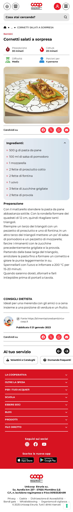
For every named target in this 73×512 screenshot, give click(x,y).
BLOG (8, 412)
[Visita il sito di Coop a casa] (7, 6)
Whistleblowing (28, 501)
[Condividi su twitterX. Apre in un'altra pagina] (51, 130)
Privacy (12, 498)
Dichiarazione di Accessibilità (47, 498)
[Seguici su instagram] (27, 444)
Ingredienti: (15, 143)
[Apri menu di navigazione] (65, 6)
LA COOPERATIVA (15, 374)
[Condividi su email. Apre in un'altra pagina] (66, 130)
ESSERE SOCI (12, 404)
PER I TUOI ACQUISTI (17, 389)
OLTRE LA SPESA (15, 382)
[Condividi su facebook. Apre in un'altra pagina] (43, 130)
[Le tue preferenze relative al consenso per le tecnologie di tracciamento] (66, 505)
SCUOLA (10, 397)
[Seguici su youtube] (44, 444)
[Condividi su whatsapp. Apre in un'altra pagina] (59, 130)
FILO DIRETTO (13, 427)
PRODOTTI (11, 419)
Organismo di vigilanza (54, 501)
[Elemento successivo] (66, 351)
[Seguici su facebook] (35, 444)
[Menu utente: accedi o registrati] (57, 6)
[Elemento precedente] (59, 351)
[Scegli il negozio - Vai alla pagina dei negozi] (15, 6)
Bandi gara (10, 501)
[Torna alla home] (5, 27)
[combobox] (36, 17)
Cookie (23, 498)
